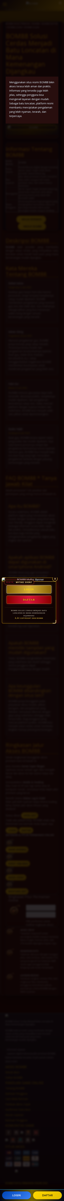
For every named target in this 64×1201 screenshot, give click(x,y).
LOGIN (16, 1195)
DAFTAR (47, 1195)
